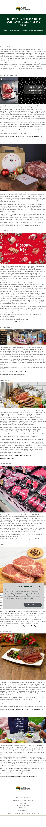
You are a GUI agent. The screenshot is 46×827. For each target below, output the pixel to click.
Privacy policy (11, 595)
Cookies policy (24, 595)
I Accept (32, 605)
